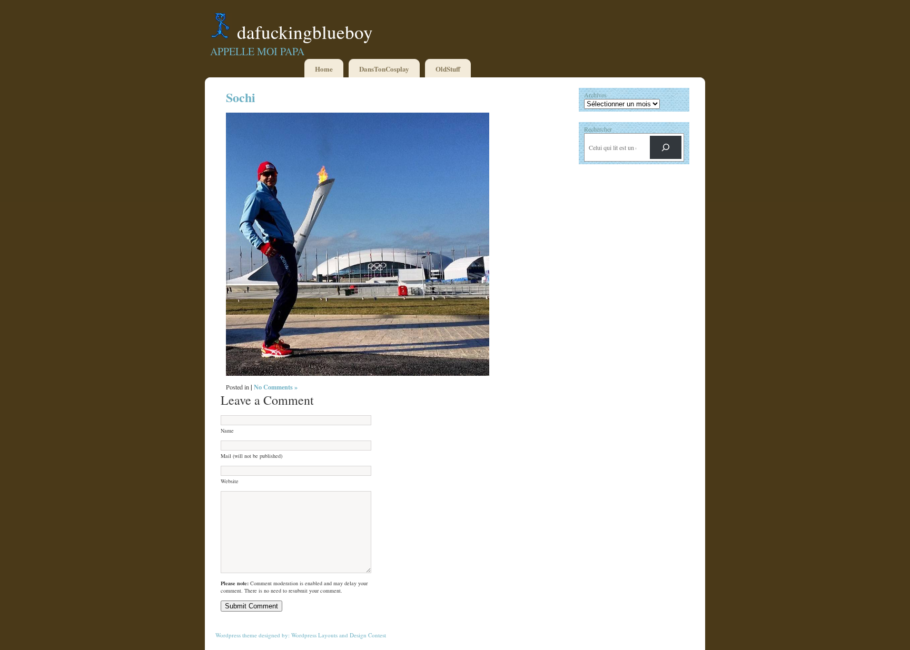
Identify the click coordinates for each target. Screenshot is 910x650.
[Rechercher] (665, 147)
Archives (595, 95)
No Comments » (276, 387)
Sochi (240, 97)
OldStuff (448, 69)
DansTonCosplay (384, 69)
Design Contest (368, 635)
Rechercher (598, 129)
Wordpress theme (236, 635)
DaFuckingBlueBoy (305, 31)
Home (324, 69)
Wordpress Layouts (314, 635)
